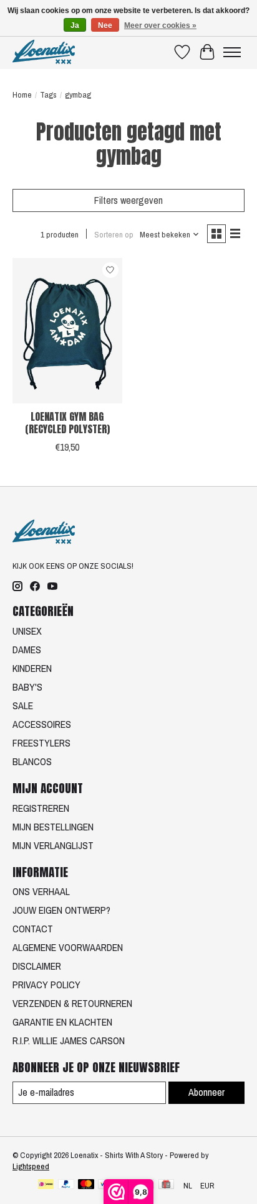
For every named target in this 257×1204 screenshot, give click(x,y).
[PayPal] (66, 1185)
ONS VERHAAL (41, 891)
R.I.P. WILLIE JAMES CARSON (68, 1040)
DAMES (26, 649)
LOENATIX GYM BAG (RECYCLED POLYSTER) (67, 422)
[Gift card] (166, 1185)
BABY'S (27, 687)
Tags (48, 94)
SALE (22, 705)
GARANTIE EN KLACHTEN (62, 1022)
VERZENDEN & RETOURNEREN (72, 1003)
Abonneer (206, 1092)
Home (22, 94)
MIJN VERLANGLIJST (53, 845)
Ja (74, 25)
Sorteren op (113, 234)
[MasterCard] (86, 1185)
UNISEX (27, 631)
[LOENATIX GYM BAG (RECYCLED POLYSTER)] (67, 330)
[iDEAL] (46, 1185)
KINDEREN (32, 668)
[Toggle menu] (232, 52)
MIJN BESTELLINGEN (53, 827)
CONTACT (32, 928)
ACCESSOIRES (41, 724)
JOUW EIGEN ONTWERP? (61, 910)
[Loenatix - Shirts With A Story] (43, 52)
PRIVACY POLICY (46, 984)
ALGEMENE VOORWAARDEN (67, 947)
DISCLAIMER (36, 966)
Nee (105, 25)
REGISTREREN (40, 808)
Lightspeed (30, 1166)
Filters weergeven (128, 200)
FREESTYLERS (41, 743)
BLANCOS (32, 761)
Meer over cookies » (160, 25)
